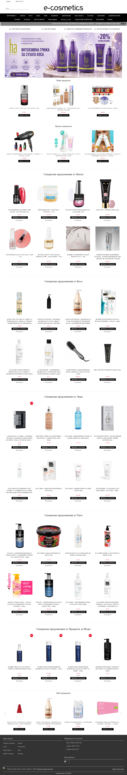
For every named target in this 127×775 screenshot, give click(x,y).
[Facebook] (121, 1)
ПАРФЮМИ (101, 15)
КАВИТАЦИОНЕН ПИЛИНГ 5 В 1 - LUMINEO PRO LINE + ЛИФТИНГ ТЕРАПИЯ (63, 109)
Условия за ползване (9, 743)
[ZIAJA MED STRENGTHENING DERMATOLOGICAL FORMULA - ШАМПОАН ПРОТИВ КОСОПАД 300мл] (19, 351)
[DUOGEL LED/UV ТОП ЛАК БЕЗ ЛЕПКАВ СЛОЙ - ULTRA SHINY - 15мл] (49, 238)
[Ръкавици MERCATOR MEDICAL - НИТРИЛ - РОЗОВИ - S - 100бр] (108, 708)
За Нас (5, 746)
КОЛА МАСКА (79, 15)
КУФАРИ (17, 19)
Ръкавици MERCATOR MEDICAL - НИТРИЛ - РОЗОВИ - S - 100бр (107, 723)
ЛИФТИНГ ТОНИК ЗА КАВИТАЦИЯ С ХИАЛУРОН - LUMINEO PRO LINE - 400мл (49, 438)
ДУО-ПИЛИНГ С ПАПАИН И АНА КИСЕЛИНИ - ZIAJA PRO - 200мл (107, 489)
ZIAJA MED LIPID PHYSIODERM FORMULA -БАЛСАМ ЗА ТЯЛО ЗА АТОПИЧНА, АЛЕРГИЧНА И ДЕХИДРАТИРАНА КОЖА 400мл (107, 604)
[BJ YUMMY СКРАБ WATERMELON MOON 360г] (49, 536)
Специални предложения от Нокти (63, 174)
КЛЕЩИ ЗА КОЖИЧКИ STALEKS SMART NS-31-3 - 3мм (78, 255)
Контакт (20, 743)
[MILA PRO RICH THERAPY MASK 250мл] (107, 352)
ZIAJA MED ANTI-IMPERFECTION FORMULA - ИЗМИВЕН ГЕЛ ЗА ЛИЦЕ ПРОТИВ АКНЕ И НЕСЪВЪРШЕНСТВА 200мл (19, 491)
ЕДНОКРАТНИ (66, 15)
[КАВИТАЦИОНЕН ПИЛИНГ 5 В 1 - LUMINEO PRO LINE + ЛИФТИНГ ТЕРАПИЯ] (63, 95)
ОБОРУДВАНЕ (52, 19)
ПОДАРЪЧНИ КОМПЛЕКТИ (83, 19)
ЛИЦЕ (38, 15)
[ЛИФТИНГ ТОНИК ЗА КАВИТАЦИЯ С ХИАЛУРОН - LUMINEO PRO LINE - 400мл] (49, 418)
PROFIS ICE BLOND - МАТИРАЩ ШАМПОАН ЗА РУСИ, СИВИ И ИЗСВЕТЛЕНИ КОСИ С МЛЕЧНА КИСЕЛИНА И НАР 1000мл (49, 321)
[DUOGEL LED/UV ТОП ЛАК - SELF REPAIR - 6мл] (24, 95)
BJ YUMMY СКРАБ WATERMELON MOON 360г (48, 554)
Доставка (20, 753)
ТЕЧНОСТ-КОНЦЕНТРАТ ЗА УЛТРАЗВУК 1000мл (78, 723)
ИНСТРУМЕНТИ (39, 19)
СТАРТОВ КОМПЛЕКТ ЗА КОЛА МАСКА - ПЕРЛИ (102, 108)
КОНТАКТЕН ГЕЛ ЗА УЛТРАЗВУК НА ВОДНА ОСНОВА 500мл (78, 554)
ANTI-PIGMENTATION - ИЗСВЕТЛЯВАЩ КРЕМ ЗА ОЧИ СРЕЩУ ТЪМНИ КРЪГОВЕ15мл (107, 438)
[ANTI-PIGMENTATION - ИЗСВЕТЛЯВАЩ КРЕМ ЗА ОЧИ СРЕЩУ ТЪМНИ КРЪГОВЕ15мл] (107, 418)
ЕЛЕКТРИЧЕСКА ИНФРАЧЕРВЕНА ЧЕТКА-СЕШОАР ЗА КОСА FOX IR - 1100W (78, 372)
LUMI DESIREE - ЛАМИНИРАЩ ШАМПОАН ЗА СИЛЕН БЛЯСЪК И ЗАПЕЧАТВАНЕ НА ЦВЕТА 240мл (49, 372)
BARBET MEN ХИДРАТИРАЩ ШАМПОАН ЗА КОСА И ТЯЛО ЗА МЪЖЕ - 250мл (78, 669)
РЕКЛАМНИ (100, 19)
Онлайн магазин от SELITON (63, 773)
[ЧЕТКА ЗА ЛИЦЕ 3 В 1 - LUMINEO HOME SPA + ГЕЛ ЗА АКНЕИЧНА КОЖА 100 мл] (63, 141)
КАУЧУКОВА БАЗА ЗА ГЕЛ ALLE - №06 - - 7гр (19, 255)
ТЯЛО (45, 15)
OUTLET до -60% (66, 19)
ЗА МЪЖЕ (90, 15)
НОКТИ (22, 15)
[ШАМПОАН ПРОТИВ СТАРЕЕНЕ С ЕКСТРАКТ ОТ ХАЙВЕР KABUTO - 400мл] (107, 649)
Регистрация (21, 746)
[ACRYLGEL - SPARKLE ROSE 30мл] (107, 193)
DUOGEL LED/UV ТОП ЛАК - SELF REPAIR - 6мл (24, 108)
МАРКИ (110, 19)
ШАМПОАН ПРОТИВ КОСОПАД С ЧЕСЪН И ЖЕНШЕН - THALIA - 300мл (107, 320)
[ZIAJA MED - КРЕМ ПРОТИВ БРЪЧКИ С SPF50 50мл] (48, 470)
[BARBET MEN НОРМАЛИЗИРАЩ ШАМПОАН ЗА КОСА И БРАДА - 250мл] (49, 649)
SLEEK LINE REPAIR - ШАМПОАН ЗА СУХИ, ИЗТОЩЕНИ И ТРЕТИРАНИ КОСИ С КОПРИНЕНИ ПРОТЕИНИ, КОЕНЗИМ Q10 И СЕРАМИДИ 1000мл (78, 321)
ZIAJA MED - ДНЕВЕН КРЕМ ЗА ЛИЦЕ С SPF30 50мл (78, 489)
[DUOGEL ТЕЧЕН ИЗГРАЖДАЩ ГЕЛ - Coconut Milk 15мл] (78, 193)
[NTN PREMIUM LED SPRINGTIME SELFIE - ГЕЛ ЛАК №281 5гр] (19, 193)
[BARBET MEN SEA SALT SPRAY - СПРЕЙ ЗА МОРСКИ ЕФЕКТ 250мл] (19, 649)
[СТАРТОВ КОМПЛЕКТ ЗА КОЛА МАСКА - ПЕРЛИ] (103, 95)
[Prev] (7, 55)
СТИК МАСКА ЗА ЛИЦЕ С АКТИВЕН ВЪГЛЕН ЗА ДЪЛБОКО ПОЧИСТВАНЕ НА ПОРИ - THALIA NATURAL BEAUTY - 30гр (19, 438)
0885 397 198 (19, 1)
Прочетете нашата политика (45, 769)
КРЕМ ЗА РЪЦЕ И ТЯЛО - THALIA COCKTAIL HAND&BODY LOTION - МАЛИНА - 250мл (19, 604)
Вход (19, 750)
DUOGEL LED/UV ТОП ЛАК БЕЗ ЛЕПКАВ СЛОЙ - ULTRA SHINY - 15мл (49, 255)
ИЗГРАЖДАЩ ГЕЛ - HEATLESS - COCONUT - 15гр (49, 211)
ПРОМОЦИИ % (12, 15)
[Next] (119, 55)
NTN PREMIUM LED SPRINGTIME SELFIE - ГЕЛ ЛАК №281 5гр (19, 211)
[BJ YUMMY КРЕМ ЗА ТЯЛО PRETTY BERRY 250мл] (107, 536)
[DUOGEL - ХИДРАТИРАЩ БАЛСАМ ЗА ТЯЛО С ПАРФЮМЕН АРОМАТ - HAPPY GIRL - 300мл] (49, 585)
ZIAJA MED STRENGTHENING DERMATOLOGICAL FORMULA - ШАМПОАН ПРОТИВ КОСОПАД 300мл (19, 372)
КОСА (30, 15)
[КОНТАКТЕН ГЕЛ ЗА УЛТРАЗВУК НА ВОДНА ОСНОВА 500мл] (78, 536)
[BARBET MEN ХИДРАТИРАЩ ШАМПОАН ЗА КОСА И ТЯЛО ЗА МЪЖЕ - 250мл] (78, 649)
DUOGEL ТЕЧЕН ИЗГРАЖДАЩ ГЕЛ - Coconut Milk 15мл (78, 211)
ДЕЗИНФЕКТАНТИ (114, 15)
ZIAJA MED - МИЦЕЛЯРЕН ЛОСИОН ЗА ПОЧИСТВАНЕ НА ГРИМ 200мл (78, 437)
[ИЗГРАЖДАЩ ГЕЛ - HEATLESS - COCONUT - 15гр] (49, 193)
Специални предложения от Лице (63, 396)
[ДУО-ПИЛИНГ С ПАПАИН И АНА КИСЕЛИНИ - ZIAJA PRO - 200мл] (107, 470)
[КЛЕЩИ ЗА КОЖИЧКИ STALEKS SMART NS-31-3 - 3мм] (78, 238)
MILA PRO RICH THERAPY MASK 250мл (107, 370)
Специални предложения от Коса (63, 281)
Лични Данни (7, 750)
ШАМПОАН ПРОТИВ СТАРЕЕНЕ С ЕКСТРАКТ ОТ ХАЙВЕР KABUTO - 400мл (107, 669)
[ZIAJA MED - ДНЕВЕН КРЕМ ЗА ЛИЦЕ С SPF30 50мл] (78, 470)
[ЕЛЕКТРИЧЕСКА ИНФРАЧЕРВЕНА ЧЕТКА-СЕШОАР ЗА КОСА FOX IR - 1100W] (78, 352)
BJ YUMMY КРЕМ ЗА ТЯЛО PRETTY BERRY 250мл (107, 554)
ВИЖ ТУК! (102, 23)
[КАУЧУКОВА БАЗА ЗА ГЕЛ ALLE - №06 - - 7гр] (19, 238)
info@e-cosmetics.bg (75, 742)
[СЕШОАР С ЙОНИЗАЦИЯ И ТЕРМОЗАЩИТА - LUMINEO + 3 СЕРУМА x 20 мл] (24, 141)
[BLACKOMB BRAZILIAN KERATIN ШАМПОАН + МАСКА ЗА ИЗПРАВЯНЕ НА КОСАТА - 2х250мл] (103, 141)
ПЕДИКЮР (54, 15)
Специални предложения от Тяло (63, 515)
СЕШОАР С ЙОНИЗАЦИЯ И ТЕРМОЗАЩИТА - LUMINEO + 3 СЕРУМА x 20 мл (24, 154)
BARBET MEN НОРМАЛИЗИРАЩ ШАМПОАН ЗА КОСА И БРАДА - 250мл (49, 668)
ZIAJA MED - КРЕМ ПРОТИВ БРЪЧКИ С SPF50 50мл (48, 489)
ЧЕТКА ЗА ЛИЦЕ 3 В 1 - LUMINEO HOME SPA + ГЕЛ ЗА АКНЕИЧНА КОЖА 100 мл (63, 154)
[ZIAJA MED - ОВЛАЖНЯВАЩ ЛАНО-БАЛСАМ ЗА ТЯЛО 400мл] (78, 585)
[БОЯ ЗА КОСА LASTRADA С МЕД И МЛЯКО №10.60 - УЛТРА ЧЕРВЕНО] (19, 708)
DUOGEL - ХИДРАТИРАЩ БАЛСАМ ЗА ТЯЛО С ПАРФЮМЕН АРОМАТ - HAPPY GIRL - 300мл (49, 604)
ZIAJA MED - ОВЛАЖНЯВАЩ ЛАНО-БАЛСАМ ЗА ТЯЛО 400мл (78, 603)
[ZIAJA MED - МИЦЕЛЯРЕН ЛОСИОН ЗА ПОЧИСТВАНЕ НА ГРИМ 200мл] (78, 418)
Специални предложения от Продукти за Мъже (63, 629)
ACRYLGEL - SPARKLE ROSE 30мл (107, 210)
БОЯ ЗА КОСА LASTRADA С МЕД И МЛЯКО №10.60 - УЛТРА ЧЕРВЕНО (19, 723)
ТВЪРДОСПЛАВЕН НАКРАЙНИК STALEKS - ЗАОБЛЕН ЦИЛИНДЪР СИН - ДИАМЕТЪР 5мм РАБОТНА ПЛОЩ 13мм (107, 257)
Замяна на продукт (8, 753)
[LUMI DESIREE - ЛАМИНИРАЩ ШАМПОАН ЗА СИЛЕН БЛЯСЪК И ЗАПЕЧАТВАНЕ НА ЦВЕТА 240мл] (49, 352)
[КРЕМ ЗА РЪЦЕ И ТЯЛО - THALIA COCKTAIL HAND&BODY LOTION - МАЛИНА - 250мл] (19, 585)
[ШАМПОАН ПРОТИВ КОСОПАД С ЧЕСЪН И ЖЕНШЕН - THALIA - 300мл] (107, 302)
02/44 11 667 (75, 749)
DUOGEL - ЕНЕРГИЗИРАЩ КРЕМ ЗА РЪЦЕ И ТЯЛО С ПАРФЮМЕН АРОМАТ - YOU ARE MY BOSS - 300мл (19, 555)
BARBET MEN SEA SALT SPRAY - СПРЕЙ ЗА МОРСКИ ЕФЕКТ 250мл (19, 668)
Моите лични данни (118, 769)
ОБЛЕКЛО (27, 19)
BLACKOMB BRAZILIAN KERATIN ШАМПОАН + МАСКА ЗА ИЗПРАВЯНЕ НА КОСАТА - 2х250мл (103, 154)
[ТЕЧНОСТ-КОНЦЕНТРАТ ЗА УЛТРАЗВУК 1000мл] (78, 708)
